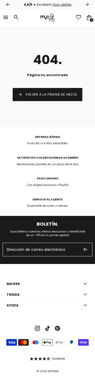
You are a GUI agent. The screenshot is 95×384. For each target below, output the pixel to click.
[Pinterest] (57, 328)
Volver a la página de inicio (47, 94)
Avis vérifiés (62, 4)
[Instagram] (37, 328)
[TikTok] (47, 328)
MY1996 (53, 371)
